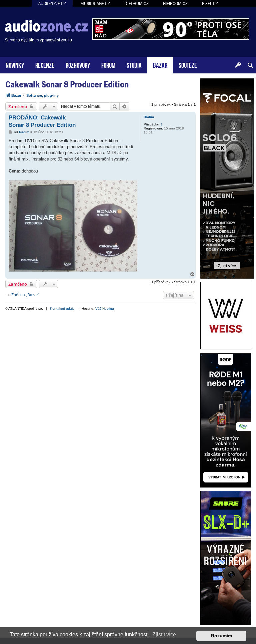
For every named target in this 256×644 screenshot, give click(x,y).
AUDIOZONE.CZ (52, 3)
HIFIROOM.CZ (175, 3)
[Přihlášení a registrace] (238, 65)
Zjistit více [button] (164, 634)
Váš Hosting (104, 308)
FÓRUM (108, 64)
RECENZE (44, 64)
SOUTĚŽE (188, 64)
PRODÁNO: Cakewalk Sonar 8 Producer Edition (42, 121)
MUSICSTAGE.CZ (95, 3)
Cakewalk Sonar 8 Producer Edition (67, 84)
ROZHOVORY (78, 64)
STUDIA (134, 64)
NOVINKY (15, 64)
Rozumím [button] (221, 635)
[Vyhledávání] (250, 65)
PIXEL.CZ (210, 3)
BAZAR (160, 64)
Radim (149, 117)
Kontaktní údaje (62, 308)
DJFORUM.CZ (136, 3)
